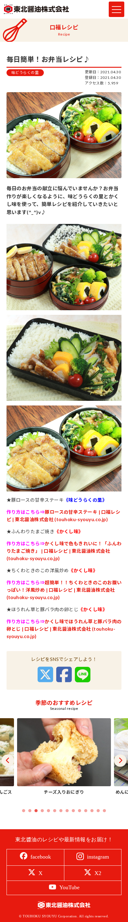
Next (120, 760)
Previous (8, 760)
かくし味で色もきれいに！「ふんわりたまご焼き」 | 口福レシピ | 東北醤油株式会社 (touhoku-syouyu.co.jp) (64, 551)
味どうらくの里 (25, 72)
